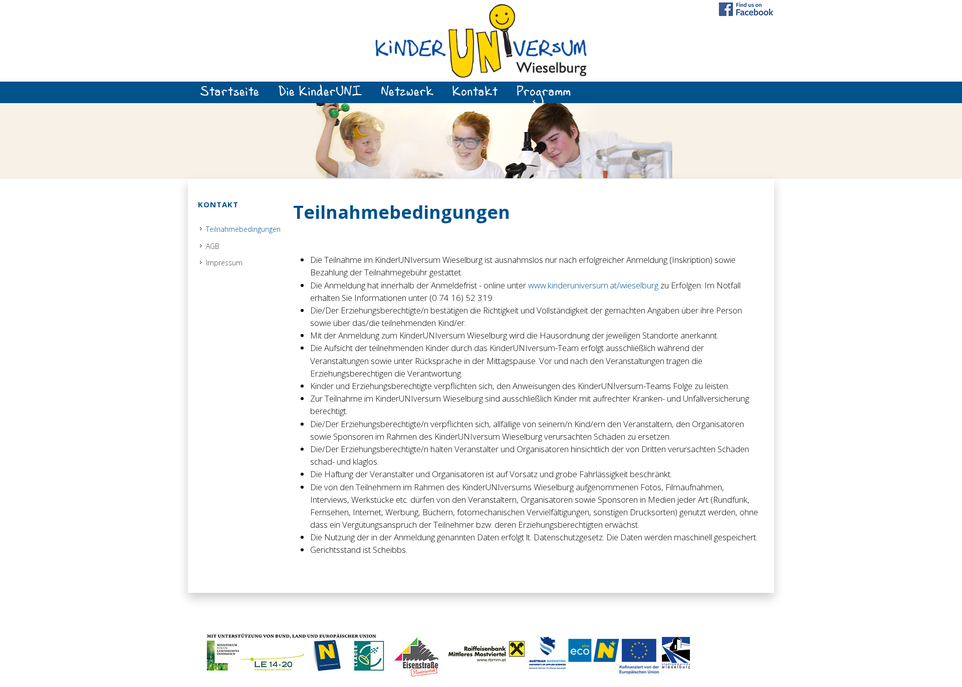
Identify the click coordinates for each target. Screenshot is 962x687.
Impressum (224, 262)
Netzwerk (407, 95)
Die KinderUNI (320, 95)
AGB (212, 246)
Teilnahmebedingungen (243, 229)
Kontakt (475, 95)
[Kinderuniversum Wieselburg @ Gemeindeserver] (481, 40)
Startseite (230, 95)
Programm (544, 95)
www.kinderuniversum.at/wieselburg (593, 285)
